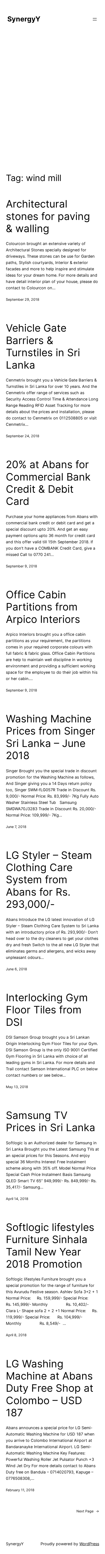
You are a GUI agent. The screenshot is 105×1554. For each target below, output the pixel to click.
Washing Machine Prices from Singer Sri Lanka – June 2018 (50, 737)
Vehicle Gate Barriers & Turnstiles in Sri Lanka (43, 346)
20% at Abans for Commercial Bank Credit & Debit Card (48, 482)
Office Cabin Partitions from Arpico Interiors (43, 607)
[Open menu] (95, 19)
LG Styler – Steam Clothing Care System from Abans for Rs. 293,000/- (49, 879)
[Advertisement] (52, 101)
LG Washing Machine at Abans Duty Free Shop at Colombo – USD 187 (49, 1388)
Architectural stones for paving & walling (48, 216)
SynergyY (23, 19)
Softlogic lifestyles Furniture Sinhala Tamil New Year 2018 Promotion (50, 1245)
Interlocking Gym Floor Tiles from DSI (47, 1009)
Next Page (87, 1511)
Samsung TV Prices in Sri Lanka (50, 1121)
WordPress (89, 1543)
